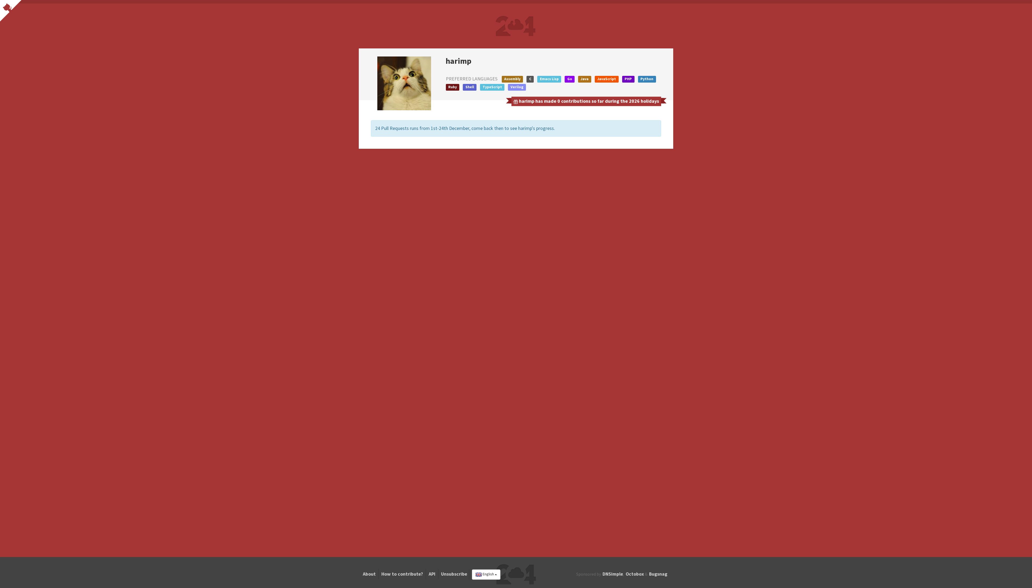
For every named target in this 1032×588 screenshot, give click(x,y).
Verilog (517, 87)
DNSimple (613, 574)
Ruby (452, 87)
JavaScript (606, 79)
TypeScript (492, 87)
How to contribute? (402, 574)
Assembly (512, 79)
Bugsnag (658, 574)
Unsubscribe (454, 574)
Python (646, 79)
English (488, 574)
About (369, 574)
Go (569, 79)
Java (584, 79)
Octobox (635, 574)
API (432, 574)
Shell (469, 87)
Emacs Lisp (549, 79)
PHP (628, 79)
